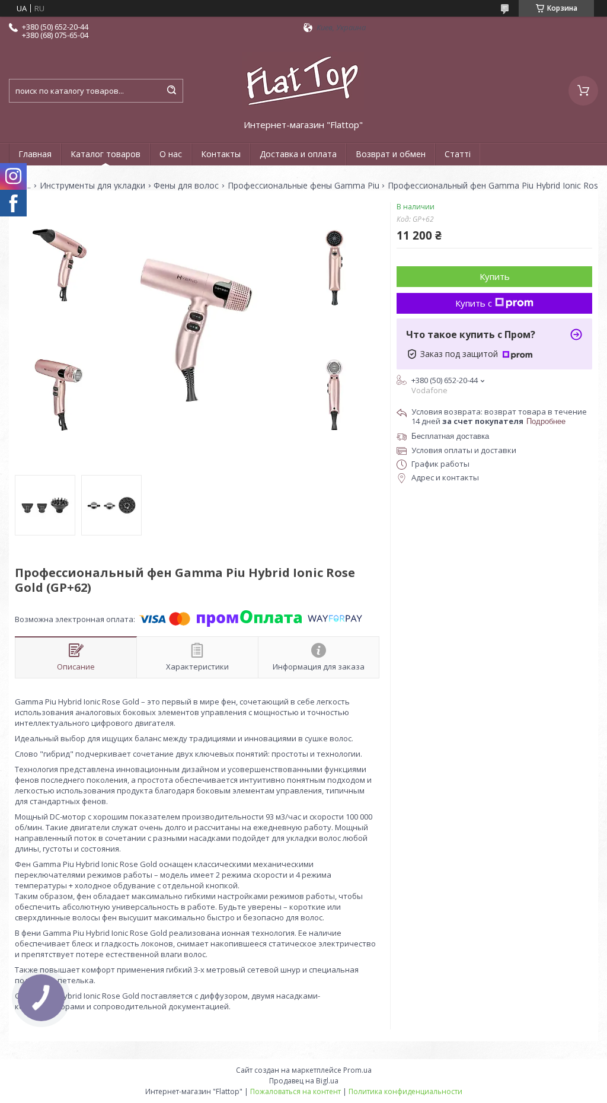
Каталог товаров (105, 154)
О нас (170, 154)
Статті (458, 154)
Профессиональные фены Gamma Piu (303, 185)
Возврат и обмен (391, 154)
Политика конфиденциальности (405, 1091)
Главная (35, 154)
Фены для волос (186, 185)
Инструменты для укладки (92, 185)
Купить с (473, 303)
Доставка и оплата (298, 154)
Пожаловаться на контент (295, 1091)
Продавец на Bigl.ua (303, 1081)
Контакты (221, 154)
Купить (495, 276)
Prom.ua (357, 1070)
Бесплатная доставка (450, 436)
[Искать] (171, 91)
